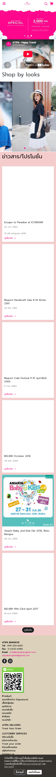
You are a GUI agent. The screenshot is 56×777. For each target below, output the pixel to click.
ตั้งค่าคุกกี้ (20, 772)
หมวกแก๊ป (6, 713)
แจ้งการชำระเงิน (9, 740)
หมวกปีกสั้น (7, 709)
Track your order (11, 743)
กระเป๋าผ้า (6, 720)
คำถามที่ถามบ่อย (9, 747)
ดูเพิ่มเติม (9, 238)
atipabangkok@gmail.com (16, 655)
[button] (45, 3)
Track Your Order (11, 728)
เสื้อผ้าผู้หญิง (8, 703)
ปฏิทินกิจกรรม (8, 750)
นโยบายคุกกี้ (9, 766)
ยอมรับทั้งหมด (34, 772)
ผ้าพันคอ (6, 716)
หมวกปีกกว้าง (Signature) (15, 699)
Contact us (8, 754)
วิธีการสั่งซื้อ (8, 737)
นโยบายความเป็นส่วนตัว (32, 764)
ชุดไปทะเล (6, 706)
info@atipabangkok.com (22, 652)
